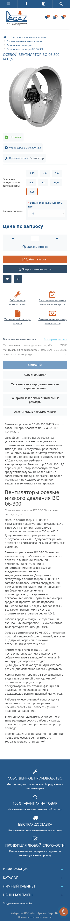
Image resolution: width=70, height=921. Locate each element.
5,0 (57, 173)
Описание (35, 365)
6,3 (31, 182)
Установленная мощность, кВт (45, 204)
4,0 (44, 173)
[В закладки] (7, 279)
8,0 (43, 182)
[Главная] (5, 37)
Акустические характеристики (35, 411)
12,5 (32, 191)
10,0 (56, 182)
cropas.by (26, 903)
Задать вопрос (37, 247)
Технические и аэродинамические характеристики (35, 386)
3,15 (32, 173)
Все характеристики (55, 339)
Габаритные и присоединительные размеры (35, 400)
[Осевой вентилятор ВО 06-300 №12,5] (35, 97)
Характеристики (35, 374)
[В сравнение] (18, 279)
